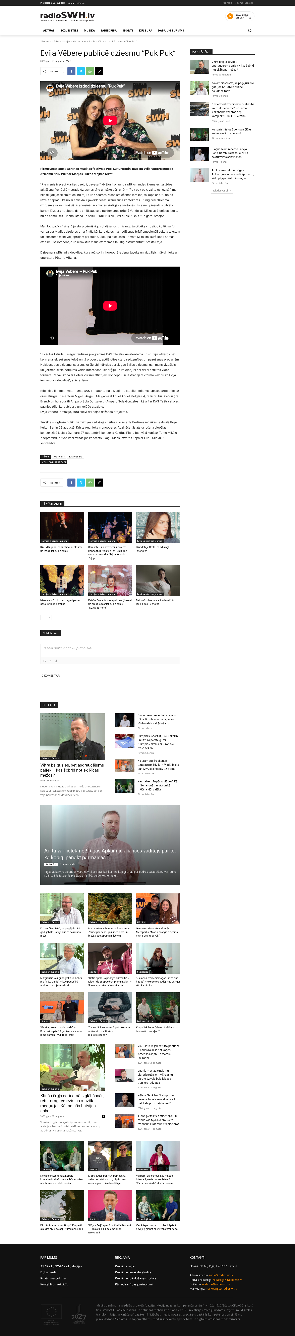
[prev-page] (42, 617)
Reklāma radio (125, 1266)
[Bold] (44, 661)
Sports (93, 971)
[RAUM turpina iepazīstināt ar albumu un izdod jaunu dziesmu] (62, 527)
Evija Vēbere (75, 456)
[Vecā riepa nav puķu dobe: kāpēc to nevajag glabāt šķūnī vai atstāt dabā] (158, 1205)
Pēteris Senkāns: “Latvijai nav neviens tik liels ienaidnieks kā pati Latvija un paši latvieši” (156, 1099)
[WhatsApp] (90, 71)
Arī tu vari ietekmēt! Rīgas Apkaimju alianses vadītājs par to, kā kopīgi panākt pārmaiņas (233, 174)
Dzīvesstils (143, 1169)
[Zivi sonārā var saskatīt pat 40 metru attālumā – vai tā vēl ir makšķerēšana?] (110, 1007)
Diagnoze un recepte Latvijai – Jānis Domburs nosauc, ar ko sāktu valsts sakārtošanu (157, 719)
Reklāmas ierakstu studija (133, 1272)
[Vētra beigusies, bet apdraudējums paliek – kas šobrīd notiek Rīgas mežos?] (72, 736)
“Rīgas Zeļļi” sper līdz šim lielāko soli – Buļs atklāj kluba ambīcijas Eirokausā (109, 1229)
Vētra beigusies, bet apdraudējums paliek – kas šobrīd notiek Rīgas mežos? (72, 770)
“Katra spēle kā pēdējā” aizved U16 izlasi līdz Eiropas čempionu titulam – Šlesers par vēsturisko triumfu (110, 982)
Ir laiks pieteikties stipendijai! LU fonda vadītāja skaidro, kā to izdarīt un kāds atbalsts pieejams (158, 1120)
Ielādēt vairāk (220, 190)
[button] (250, 30)
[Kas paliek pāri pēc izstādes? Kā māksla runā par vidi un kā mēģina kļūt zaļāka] (124, 786)
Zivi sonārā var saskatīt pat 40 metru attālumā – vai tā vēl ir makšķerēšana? (109, 1031)
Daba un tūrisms (50, 758)
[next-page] (49, 617)
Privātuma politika (53, 1278)
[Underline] (56, 661)
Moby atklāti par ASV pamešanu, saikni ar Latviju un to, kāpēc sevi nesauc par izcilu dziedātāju (107, 1179)
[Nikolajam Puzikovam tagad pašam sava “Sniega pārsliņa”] (62, 580)
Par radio (227, 2)
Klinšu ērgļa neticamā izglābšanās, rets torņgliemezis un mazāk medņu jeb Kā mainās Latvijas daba (72, 1103)
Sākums (44, 41)
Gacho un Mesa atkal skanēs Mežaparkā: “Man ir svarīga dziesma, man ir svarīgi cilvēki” (157, 932)
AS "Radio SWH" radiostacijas (61, 1266)
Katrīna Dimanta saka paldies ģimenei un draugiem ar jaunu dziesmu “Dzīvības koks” (110, 604)
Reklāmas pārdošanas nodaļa (135, 1278)
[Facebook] (71, 71)
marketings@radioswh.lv (221, 1288)
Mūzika (55, 41)
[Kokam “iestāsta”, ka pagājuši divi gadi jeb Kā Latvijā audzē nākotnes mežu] (62, 908)
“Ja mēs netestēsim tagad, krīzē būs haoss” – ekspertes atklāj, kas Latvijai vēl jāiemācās (158, 982)
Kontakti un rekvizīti (54, 1284)
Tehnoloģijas (48, 1169)
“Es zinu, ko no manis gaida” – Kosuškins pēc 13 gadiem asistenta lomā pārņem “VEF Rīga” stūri (61, 1031)
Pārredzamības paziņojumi (134, 1284)
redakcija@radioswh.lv (227, 1280)
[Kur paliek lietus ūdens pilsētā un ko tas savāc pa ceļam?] (158, 1007)
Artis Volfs (59, 456)
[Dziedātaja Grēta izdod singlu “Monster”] (158, 527)
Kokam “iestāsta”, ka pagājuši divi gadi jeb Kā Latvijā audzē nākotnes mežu (60, 932)
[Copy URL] (99, 71)
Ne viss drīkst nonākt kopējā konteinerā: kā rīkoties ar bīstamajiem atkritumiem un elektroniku (61, 1179)
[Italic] (50, 661)
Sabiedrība (51, 864)
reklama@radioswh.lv (216, 1284)
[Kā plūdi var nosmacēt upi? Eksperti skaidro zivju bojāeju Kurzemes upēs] (62, 1205)
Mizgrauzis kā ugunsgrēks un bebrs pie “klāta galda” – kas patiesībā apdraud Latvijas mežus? (61, 982)
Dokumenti (48, 1272)
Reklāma (238, 2)
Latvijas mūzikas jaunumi (76, 41)
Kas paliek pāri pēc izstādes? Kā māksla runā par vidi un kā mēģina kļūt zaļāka (157, 785)
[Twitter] (81, 71)
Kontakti (248, 2)
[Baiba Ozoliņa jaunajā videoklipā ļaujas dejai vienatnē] (158, 580)
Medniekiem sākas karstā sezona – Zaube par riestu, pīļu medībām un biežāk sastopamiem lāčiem (109, 932)
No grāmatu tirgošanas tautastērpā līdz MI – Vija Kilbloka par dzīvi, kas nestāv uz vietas (158, 764)
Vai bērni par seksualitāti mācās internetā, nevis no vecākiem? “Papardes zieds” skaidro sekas (154, 1179)
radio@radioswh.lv (221, 1275)
